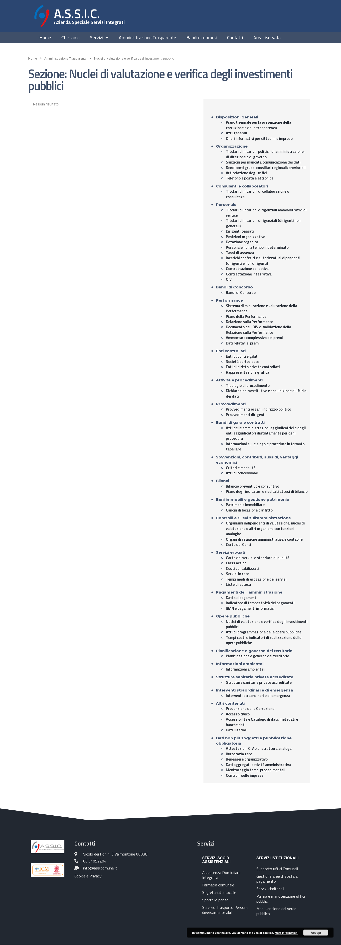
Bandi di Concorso (241, 292)
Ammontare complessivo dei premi (254, 338)
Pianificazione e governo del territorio (257, 656)
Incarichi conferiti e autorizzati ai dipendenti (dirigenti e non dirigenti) (263, 260)
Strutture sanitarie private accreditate (259, 682)
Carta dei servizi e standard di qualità (257, 558)
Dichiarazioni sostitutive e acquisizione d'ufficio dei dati (266, 393)
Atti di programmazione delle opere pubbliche (263, 632)
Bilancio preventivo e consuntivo (252, 486)
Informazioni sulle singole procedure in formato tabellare (265, 446)
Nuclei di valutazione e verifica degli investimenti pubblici (267, 624)
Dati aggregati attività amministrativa (258, 765)
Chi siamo (70, 37)
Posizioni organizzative (245, 237)
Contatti (235, 37)
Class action (236, 563)
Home (45, 37)
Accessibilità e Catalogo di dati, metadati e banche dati (262, 721)
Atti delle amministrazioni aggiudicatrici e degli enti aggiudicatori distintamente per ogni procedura (266, 433)
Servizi (96, 37)
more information (286, 933)
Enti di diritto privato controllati (253, 367)
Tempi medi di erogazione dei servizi (256, 579)
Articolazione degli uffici (246, 173)
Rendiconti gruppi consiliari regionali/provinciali (266, 168)
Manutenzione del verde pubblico (276, 911)
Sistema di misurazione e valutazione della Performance (261, 308)
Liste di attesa (238, 584)
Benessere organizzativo (247, 759)
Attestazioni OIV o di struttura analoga (259, 748)
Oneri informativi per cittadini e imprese (259, 138)
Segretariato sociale (219, 892)
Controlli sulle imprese (244, 775)
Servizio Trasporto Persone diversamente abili (225, 909)
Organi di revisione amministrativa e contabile (264, 539)
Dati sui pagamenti (241, 598)
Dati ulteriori (236, 730)
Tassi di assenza (240, 253)
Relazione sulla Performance (249, 322)
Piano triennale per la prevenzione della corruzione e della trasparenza (258, 124)
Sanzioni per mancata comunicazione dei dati (263, 162)
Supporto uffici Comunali (277, 869)
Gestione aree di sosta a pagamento (277, 878)
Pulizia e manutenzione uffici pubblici (280, 898)
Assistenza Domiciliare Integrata (221, 874)
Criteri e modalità (240, 468)
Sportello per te (215, 900)
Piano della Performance (246, 316)
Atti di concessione (242, 473)
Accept (316, 932)
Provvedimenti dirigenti (246, 415)
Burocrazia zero (239, 754)
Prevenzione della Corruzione (250, 708)
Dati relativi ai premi (243, 343)
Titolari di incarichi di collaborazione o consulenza (257, 193)
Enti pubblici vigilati (242, 356)
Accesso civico (238, 714)
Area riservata (267, 37)
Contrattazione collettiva (247, 268)
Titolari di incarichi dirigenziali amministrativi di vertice (266, 212)
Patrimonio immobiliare (245, 505)
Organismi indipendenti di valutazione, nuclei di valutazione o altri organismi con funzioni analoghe (265, 528)
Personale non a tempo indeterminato (257, 247)
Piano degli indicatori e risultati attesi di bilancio (267, 491)
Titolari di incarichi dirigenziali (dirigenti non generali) (263, 223)
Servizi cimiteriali (270, 889)
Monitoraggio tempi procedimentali (255, 770)
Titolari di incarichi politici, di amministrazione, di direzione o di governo (265, 154)
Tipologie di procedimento (248, 385)
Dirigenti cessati (240, 231)
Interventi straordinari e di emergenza (258, 695)
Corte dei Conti (238, 544)
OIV (229, 279)
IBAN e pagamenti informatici (250, 608)
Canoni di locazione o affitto (249, 510)
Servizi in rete (237, 574)
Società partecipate (242, 361)
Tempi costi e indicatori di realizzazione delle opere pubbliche (263, 640)
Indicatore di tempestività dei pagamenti (260, 603)
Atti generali (236, 133)
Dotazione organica (242, 242)
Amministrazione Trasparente (147, 37)
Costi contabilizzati (242, 568)
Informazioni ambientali (245, 669)
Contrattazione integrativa (249, 274)
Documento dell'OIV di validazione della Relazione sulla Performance (258, 329)
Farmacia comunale (218, 885)
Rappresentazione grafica (247, 372)
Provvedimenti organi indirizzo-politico (258, 409)
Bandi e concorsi (201, 37)
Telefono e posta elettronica (249, 178)
